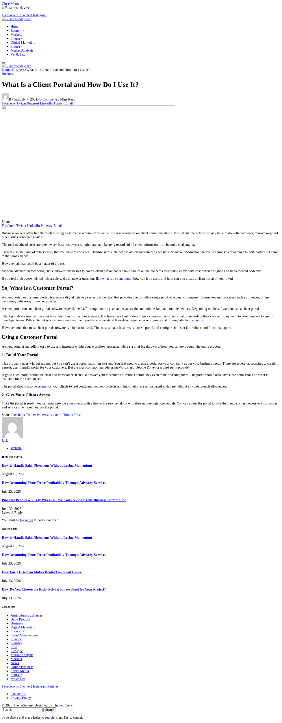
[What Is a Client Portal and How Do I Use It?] (88, 218)
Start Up (16, 675)
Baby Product (20, 619)
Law (14, 647)
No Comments (47, 99)
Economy (17, 30)
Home (15, 26)
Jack (17, 99)
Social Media (20, 671)
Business (8, 74)
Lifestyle (17, 651)
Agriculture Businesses (27, 615)
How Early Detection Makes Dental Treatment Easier (42, 572)
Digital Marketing (23, 42)
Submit (49, 709)
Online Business (22, 667)
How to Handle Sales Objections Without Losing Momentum (47, 465)
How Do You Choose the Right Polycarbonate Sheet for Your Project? (54, 589)
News (15, 663)
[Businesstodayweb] (16, 19)
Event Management (24, 635)
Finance (16, 639)
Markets (16, 34)
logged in (26, 520)
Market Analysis (22, 50)
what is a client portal (117, 278)
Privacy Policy (21, 698)
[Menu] (3, 63)
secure (42, 386)
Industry (16, 38)
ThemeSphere (62, 705)
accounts (197, 320)
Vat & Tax (18, 54)
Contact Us (18, 694)
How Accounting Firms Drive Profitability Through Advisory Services (54, 482)
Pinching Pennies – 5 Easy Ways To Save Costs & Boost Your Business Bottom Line (64, 500)
